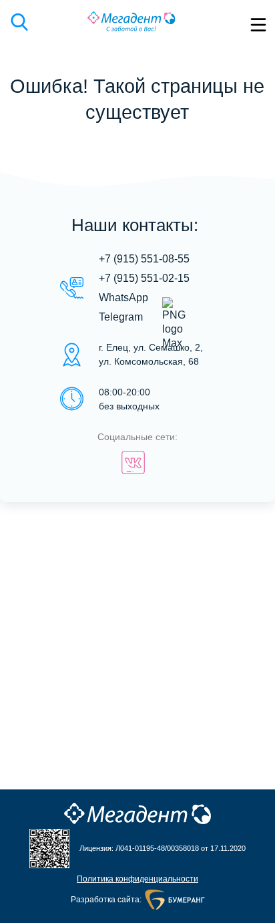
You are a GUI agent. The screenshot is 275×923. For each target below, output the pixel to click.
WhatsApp (123, 297)
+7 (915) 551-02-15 (144, 278)
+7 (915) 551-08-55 (144, 258)
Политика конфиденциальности (137, 879)
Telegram (121, 317)
